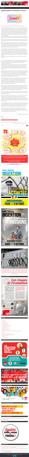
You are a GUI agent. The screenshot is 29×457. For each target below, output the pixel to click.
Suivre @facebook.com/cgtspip (10, 418)
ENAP (3, 331)
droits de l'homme (4, 327)
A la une (3, 319)
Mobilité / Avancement (5, 335)
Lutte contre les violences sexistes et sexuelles (8, 334)
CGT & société (4, 321)
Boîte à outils (4, 320)
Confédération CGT (5, 444)
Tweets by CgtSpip (3, 418)
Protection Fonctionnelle (5, 337)
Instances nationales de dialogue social (7, 333)
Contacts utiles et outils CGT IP (6, 326)
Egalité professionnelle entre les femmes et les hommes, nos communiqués (12, 330)
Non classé (3, 336)
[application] (14, 376)
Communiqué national (5, 324)
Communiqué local (4, 323)
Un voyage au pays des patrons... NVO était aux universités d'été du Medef (11, 448)
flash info (3, 332)
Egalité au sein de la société (5, 328)
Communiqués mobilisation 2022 (6, 325)
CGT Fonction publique (5, 322)
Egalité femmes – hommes (5, 329)
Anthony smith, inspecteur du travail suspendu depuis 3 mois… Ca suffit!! (11, 122)
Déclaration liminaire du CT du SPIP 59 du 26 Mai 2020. (20, 123)
